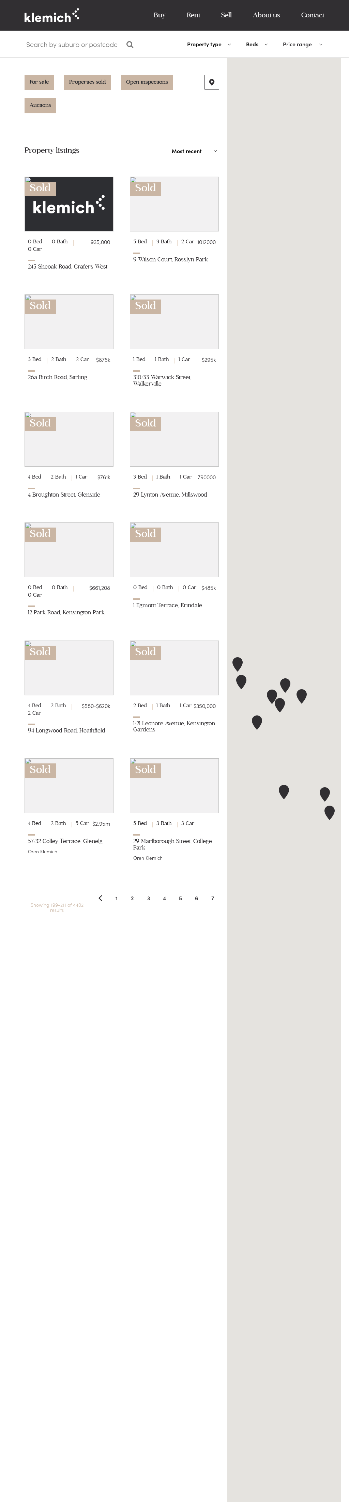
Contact (312, 15)
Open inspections (147, 82)
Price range (297, 44)
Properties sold (87, 82)
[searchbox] (73, 44)
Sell (226, 15)
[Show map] (211, 82)
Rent (193, 15)
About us (266, 15)
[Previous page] (100, 898)
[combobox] (72, 45)
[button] (284, 792)
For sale (39, 82)
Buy (160, 15)
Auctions (40, 105)
